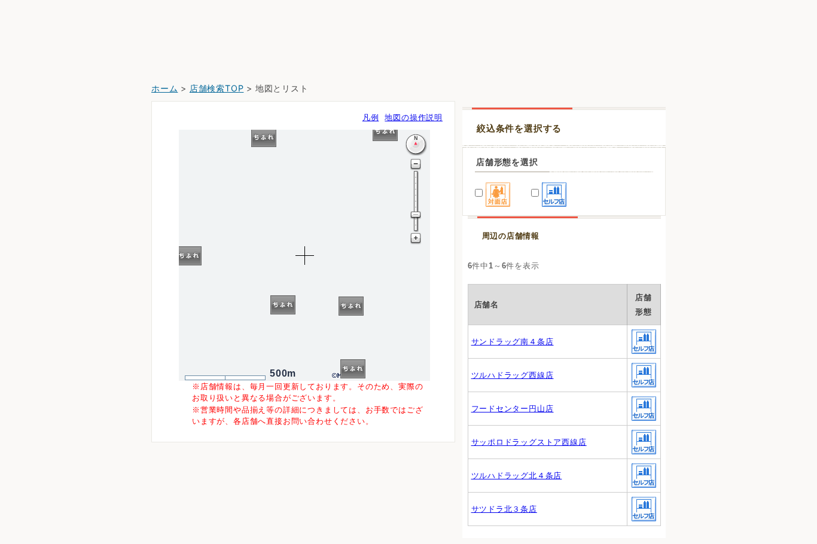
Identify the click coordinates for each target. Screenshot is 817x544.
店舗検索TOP (217, 88)
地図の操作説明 (414, 117)
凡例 (370, 117)
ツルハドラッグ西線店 (512, 375)
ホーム (164, 88)
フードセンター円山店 (512, 408)
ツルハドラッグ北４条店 (516, 475)
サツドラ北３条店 (504, 509)
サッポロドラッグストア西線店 (529, 442)
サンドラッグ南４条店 (512, 341)
